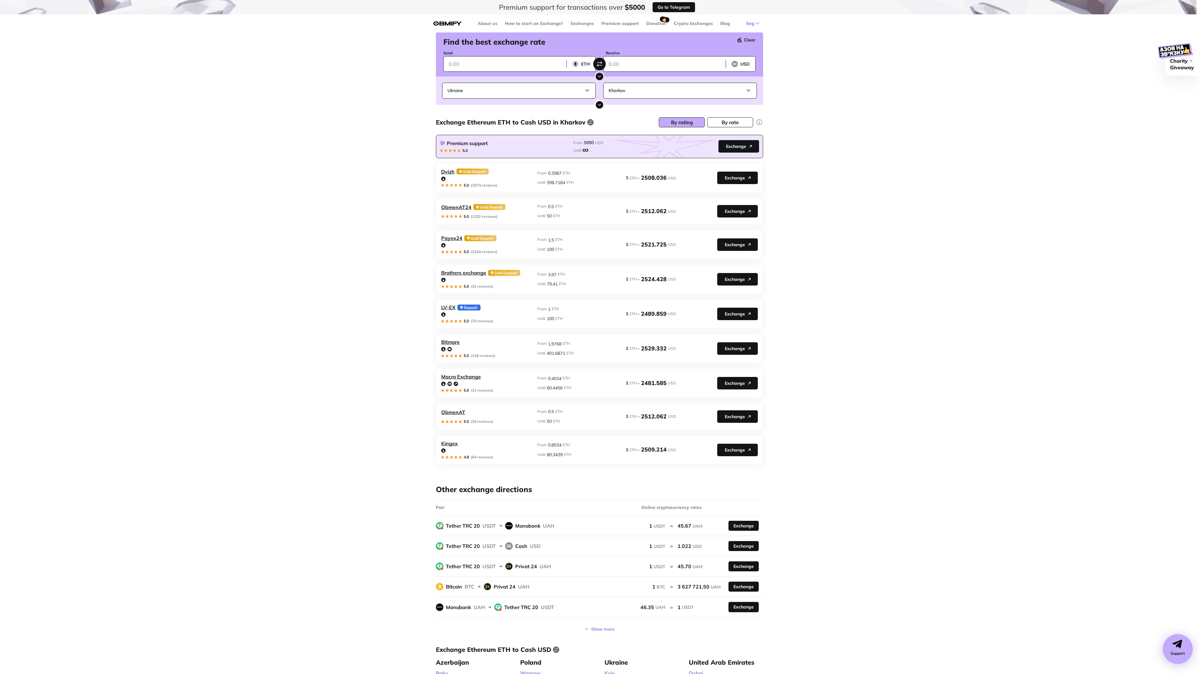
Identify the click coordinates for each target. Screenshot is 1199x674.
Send (447, 53)
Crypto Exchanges (693, 23)
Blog (725, 23)
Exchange (736, 146)
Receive (613, 53)
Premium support (620, 23)
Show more (603, 629)
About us (487, 23)
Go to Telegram (674, 7)
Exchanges (582, 23)
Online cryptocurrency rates (671, 507)
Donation (656, 23)
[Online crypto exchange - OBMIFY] (447, 23)
